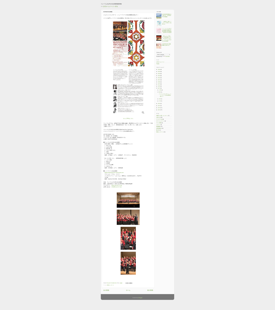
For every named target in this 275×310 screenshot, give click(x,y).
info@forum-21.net (116, 187)
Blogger (140, 297)
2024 (159, 73)
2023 (159, 75)
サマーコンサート (160, 121)
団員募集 (158, 126)
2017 (159, 88)
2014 (159, 107)
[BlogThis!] (127, 283)
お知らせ (158, 117)
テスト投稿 (158, 122)
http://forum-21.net (116, 185)
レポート (158, 124)
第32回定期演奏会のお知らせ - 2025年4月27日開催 (166, 15)
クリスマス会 (159, 119)
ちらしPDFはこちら (128, 118)
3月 (160, 99)
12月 (160, 90)
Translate (167, 56)
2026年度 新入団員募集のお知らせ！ (166, 44)
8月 (160, 92)
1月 (160, 101)
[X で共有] (129, 283)
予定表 (157, 63)
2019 (159, 84)
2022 (159, 77)
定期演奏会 (158, 128)
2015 (159, 105)
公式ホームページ (160, 62)
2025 (159, 71)
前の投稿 (150, 290)
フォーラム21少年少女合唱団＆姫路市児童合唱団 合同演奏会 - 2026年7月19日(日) (167, 30)
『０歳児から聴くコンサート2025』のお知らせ (167, 23)
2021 (159, 79)
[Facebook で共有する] (130, 283)
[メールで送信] (126, 283)
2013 (159, 109)
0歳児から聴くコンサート (162, 115)
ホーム (128, 290)
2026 (159, 69)
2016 (159, 103)
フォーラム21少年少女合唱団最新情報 (111, 4)
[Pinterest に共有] (131, 283)
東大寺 (157, 130)
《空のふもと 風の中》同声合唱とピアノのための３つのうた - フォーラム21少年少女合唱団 (166, 38)
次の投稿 (106, 290)
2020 (159, 82)
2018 (159, 86)
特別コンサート (110, 285)
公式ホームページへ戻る (110, 6)
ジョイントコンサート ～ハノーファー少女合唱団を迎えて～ (165, 95)
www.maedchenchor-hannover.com (114, 172)
